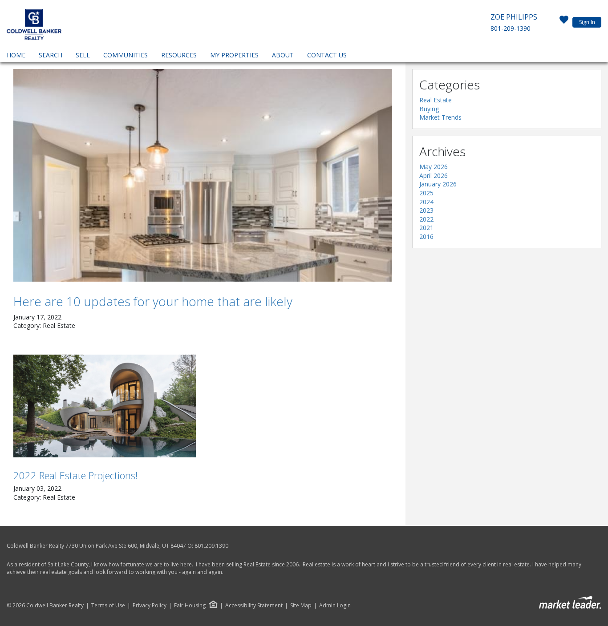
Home (16, 55)
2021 (426, 227)
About (283, 55)
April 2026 (433, 175)
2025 (426, 193)
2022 (426, 219)
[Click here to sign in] (564, 22)
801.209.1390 (211, 545)
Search (50, 55)
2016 (426, 236)
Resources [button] (179, 55)
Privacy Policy (149, 605)
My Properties (234, 55)
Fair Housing (190, 605)
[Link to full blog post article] (202, 175)
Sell (83, 55)
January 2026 (438, 184)
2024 (426, 202)
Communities (125, 55)
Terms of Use (108, 605)
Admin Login (335, 605)
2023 (426, 210)
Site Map (301, 605)
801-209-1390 (510, 28)
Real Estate (435, 100)
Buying (429, 109)
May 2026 (433, 166)
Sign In (587, 22)
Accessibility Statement (254, 605)
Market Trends (440, 117)
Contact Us (327, 55)
